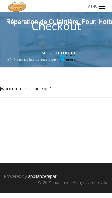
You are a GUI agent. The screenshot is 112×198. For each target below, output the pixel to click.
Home (41, 53)
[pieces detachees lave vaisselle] (56, 6)
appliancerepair (42, 176)
